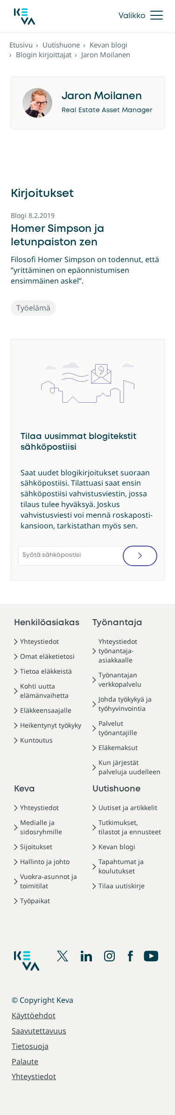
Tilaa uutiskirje (121, 885)
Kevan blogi (108, 44)
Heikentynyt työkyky (50, 725)
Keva (24, 789)
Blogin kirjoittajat (43, 54)
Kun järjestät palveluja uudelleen (129, 767)
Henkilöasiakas (46, 623)
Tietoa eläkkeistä (46, 671)
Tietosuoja (30, 1046)
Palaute (25, 1061)
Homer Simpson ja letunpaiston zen (57, 235)
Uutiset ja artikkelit (127, 807)
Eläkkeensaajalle (45, 710)
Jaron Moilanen (105, 54)
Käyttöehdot (34, 1015)
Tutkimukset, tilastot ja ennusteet (129, 827)
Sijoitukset (36, 846)
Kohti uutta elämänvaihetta (44, 691)
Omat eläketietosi (47, 656)
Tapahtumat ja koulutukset (121, 866)
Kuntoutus (36, 740)
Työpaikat (35, 900)
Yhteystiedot (39, 641)
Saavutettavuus (39, 1031)
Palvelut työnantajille (117, 728)
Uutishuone (61, 44)
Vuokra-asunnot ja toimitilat (48, 881)
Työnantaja (117, 623)
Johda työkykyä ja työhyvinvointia (125, 704)
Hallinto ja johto (45, 861)
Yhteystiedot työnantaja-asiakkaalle (117, 650)
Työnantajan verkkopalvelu (119, 679)
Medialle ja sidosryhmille (41, 827)
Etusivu (21, 44)
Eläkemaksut (118, 747)
